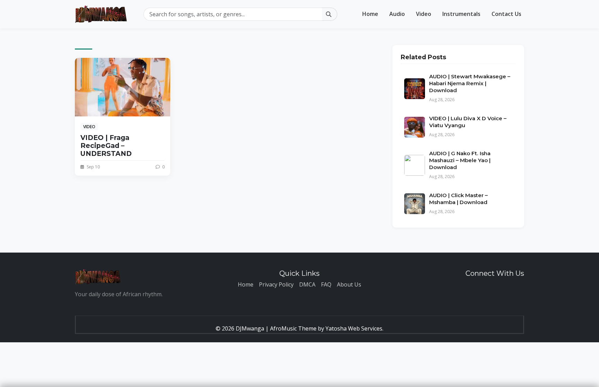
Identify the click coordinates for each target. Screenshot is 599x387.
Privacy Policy (276, 284)
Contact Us (506, 14)
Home (370, 14)
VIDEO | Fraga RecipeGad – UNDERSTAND (106, 145)
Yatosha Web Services (353, 328)
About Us (349, 284)
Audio (397, 14)
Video (423, 14)
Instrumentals (461, 14)
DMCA (307, 284)
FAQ (326, 284)
